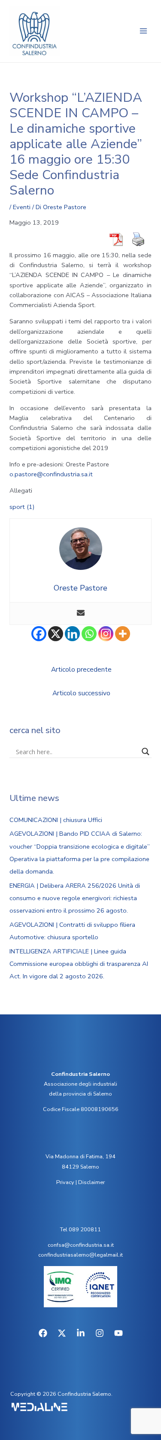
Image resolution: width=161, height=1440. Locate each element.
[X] (55, 633)
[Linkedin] (72, 633)
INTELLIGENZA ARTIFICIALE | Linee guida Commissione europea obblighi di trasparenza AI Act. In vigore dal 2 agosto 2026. (78, 963)
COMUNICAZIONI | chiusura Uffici (55, 820)
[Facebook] (38, 633)
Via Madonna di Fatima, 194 (80, 1156)
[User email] (81, 613)
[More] (122, 633)
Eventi (21, 207)
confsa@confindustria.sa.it (81, 1245)
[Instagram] (105, 633)
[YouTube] (118, 1333)
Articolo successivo (81, 692)
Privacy (65, 1182)
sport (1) (22, 506)
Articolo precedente (81, 669)
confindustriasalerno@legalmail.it (80, 1255)
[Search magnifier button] (146, 752)
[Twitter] (62, 1333)
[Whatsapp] (89, 633)
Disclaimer (91, 1182)
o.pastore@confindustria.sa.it (51, 474)
